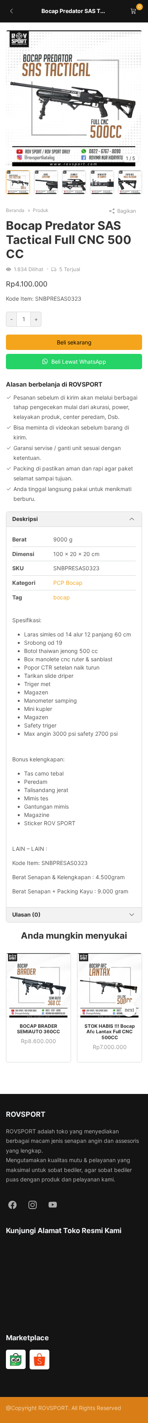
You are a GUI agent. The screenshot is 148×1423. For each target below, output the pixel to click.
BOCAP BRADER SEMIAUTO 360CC (38, 1028)
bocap (61, 597)
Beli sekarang (74, 342)
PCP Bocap (67, 582)
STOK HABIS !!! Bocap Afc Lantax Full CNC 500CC (109, 1031)
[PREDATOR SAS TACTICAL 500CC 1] (74, 98)
